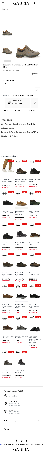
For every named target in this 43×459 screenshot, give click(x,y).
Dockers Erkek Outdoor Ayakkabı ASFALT (7, 274)
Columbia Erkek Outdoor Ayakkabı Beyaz (7, 181)
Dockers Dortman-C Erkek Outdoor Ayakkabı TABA (20, 212)
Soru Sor (32, 110)
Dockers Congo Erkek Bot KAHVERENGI (21, 180)
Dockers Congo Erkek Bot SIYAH (34, 180)
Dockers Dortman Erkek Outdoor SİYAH (7, 211)
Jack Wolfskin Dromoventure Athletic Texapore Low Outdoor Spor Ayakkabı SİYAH (35, 339)
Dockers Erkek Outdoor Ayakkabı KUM (34, 274)
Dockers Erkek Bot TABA (34, 243)
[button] (7, 20)
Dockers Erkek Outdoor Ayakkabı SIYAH (20, 306)
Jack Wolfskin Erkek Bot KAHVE (7, 371)
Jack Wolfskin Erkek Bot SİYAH (20, 371)
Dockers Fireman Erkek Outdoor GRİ (21, 336)
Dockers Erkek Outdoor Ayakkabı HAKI (20, 274)
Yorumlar (18, 110)
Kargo (6, 110)
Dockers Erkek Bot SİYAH (7, 243)
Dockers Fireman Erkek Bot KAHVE (8, 336)
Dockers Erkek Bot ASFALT (34, 211)
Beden (5, 84)
